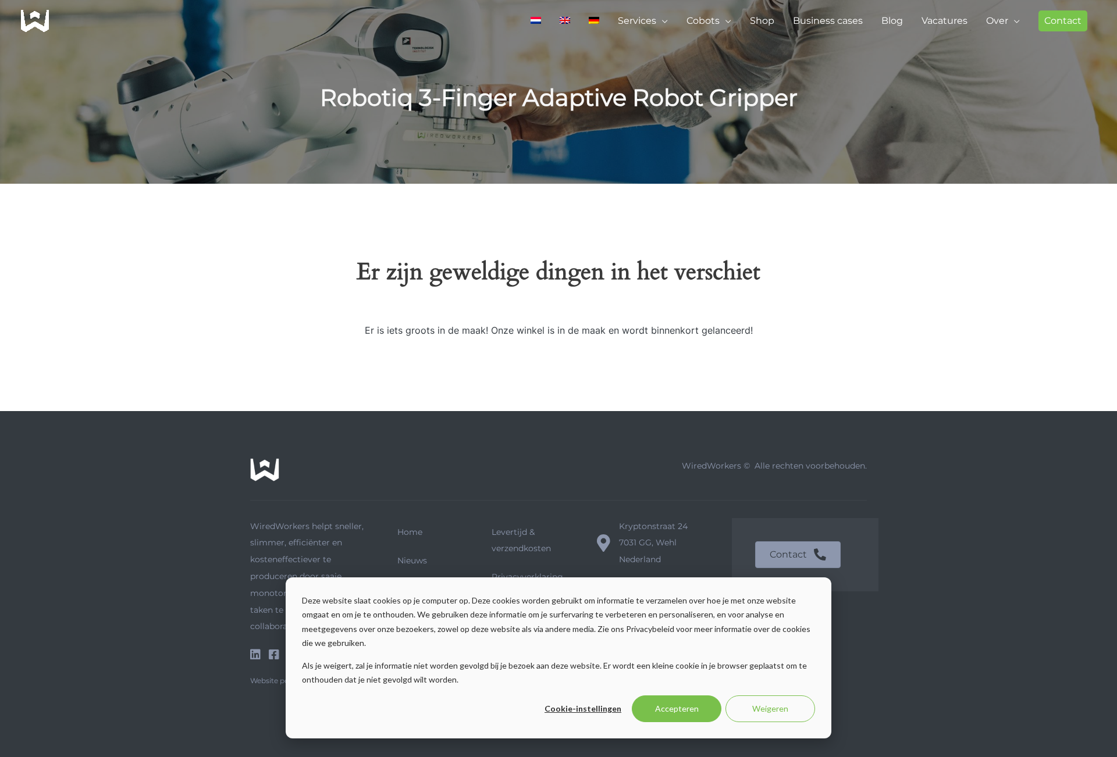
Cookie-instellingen (583, 708)
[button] (1062, 20)
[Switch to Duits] (594, 21)
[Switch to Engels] (564, 21)
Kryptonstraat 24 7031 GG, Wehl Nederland (653, 543)
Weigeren (770, 708)
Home (409, 532)
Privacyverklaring (527, 577)
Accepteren (677, 708)
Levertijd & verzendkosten (521, 540)
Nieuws (412, 560)
